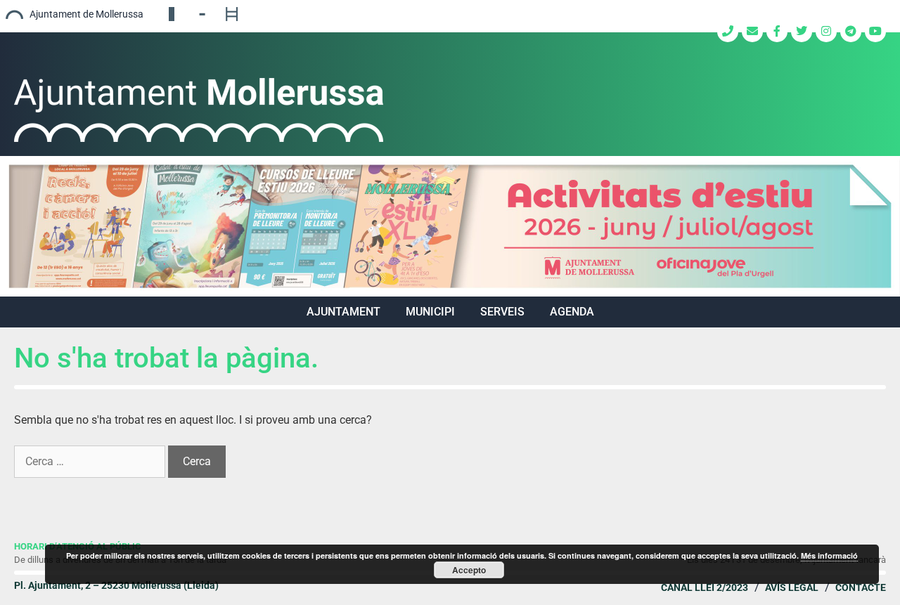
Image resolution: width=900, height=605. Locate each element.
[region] (450, 226)
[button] (450, 226)
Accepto (469, 570)
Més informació (829, 555)
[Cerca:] (91, 461)
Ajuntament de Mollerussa (86, 14)
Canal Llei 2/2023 (704, 587)
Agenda (572, 311)
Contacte (860, 587)
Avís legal (791, 587)
